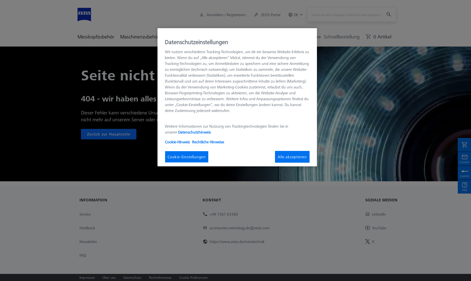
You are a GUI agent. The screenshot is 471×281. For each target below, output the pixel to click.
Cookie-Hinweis (177, 141)
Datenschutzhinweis (194, 131)
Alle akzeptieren (292, 156)
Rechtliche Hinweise (208, 141)
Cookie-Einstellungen (187, 156)
